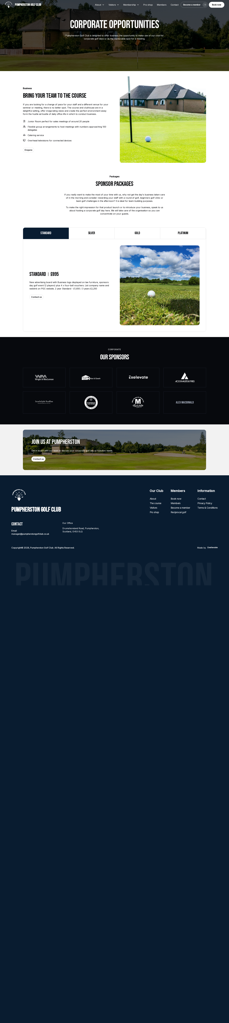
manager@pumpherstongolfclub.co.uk (30, 534)
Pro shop (148, 4)
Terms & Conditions (207, 507)
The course (155, 503)
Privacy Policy (204, 503)
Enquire (28, 150)
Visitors (153, 507)
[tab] (46, 233)
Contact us (36, 297)
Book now (176, 498)
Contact (175, 4)
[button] (99, 4)
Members (161, 4)
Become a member (180, 507)
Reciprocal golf (178, 512)
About (153, 498)
